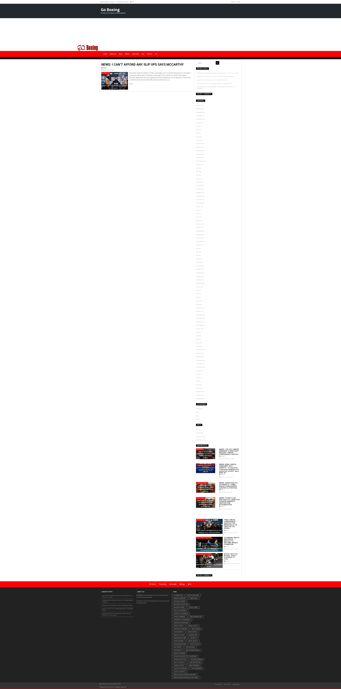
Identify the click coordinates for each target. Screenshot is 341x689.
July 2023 (198, 210)
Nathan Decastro (180, 659)
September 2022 (200, 241)
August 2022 (199, 245)
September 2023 (200, 203)
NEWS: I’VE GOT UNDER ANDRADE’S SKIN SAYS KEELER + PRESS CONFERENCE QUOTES (229, 451)
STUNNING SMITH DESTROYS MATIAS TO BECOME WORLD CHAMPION (215, 76)
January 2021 (199, 311)
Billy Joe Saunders (180, 610)
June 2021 (198, 294)
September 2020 (200, 325)
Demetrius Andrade (180, 629)
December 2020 (200, 315)
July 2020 (198, 332)
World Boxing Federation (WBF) (185, 675)
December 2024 (200, 150)
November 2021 (200, 276)
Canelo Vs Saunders (181, 614)
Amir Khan (193, 598)
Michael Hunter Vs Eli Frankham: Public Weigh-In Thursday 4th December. (216, 87)
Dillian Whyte (179, 632)
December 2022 (200, 231)
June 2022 (198, 252)
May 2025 (198, 133)
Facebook (219, 684)
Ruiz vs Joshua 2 (179, 662)
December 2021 (200, 273)
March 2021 (199, 304)
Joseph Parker (178, 641)
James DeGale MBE (180, 638)
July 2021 (198, 290)
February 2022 (200, 266)
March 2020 (199, 346)
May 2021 (198, 297)
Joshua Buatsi (193, 641)
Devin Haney (196, 629)
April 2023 (199, 217)
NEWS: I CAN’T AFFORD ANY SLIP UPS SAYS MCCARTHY (142, 64)
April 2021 (199, 301)
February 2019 (200, 391)
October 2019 (200, 364)
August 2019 (199, 371)
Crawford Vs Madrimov (182, 620)
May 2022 (198, 255)
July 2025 (198, 126)
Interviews (199, 409)
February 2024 (200, 185)
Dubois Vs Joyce (179, 635)
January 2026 (199, 105)
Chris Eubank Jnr (196, 617)
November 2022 (200, 234)
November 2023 (200, 196)
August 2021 (199, 287)
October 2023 (200, 199)
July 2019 (198, 374)
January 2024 (200, 189)
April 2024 (199, 178)
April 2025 (199, 137)
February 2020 (200, 350)
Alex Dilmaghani (193, 595)
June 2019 (198, 378)
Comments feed (200, 436)
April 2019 (199, 384)
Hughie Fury (193, 635)
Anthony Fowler (180, 601)
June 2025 (198, 130)
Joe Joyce (193, 638)
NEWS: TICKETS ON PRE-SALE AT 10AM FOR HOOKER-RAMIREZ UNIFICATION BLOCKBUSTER (229, 501)
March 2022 (199, 262)
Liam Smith (177, 650)
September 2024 (200, 161)
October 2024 (200, 157)
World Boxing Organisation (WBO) (186, 678)
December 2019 (200, 357)
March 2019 (199, 388)
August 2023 (199, 206)
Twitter (227, 684)
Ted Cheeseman (196, 668)
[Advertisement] (170, 31)
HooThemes (110, 687)
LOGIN (238, 2)
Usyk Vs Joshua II (180, 671)
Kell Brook (178, 647)
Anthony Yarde (179, 607)
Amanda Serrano (180, 598)
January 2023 (199, 227)
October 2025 (200, 116)
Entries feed (200, 433)
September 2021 (200, 283)
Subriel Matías (179, 665)
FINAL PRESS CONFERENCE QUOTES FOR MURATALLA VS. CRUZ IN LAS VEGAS (218, 73)
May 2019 (198, 381)
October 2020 (200, 322)
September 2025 (200, 119)
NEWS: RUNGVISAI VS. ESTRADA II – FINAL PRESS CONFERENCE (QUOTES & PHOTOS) (228, 485)
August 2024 (199, 164)
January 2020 (200, 353)
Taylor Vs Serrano (180, 668)
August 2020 (199, 329)
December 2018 (200, 399)
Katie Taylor (194, 644)
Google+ (237, 684)
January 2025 (199, 147)
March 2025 (199, 140)
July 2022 (198, 248)
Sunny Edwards (194, 665)
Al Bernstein (178, 595)
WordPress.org (201, 440)
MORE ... (131, 84)
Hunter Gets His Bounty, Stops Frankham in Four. (213, 80)
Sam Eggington (195, 662)
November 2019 (200, 360)
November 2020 (200, 318)
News (197, 416)
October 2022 (200, 238)
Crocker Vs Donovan (181, 623)
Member (233, 2)
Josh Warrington (180, 644)
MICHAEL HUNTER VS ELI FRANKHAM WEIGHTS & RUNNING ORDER (214, 83)
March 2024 (199, 182)
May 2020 (198, 339)
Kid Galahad (190, 647)
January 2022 (199, 269)
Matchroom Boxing (193, 650)
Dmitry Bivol (192, 632)
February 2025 (200, 143)
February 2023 (200, 224)
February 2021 (200, 308)
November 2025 (200, 112)
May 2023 (198, 213)
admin (105, 68)
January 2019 (199, 395)
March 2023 (199, 220)
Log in (198, 429)
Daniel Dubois (178, 626)
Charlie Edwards (179, 617)
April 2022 (199, 259)
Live (197, 412)
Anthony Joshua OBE (181, 604)
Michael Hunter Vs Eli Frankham (185, 656)
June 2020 (198, 336)
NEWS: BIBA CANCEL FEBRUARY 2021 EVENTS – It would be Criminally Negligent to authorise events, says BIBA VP (229, 468)
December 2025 (200, 109)
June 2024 (198, 171)
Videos (198, 419)
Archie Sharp (193, 607)
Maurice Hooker (179, 653)
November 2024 (200, 154)
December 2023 (200, 192)
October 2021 (200, 280)
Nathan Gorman (196, 659)
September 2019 (200, 367)
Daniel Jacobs (193, 626)
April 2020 (199, 343)
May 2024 (198, 175)
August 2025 (199, 123)
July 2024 (198, 168)
